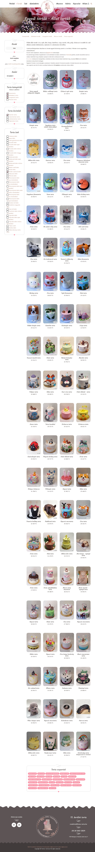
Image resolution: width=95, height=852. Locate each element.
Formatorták (25, 36)
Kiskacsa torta (67, 424)
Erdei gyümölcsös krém (15, 140)
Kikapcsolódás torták (69, 779)
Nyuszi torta (67, 489)
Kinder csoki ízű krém (15, 171)
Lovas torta (34, 424)
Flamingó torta (83, 688)
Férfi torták (56, 776)
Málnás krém (12, 176)
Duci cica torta (67, 392)
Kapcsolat (76, 4)
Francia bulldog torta (34, 521)
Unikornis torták (55, 785)
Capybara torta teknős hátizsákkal (50, 126)
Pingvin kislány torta (50, 456)
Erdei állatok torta (67, 456)
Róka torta (50, 392)
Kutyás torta (83, 91)
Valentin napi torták (66, 785)
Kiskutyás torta (67, 325)
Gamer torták (72, 776)
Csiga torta (83, 325)
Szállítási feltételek (36, 847)
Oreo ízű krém (13, 209)
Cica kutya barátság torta (67, 655)
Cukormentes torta (14, 117)
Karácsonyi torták (57, 779)
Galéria (68, 4)
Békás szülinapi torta (50, 91)
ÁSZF (29, 847)
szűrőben (30, 59)
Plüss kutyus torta (34, 720)
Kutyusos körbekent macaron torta (83, 161)
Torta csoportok (68, 36)
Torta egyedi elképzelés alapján (34, 92)
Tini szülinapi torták (44, 785)
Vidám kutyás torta (33, 325)
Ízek (25, 4)
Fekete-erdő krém (14, 167)
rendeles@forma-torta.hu (78, 824)
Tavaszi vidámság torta (67, 260)
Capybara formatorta (34, 194)
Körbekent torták (35, 36)
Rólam (85, 4)
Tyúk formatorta (66, 293)
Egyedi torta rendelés (58, 22)
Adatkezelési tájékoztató (49, 847)
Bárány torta (33, 293)
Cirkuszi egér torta (67, 91)
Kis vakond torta (33, 688)
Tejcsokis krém (13, 215)
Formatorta (12, 93)
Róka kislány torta (83, 194)
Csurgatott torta (14, 97)
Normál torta (13, 115)
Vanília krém (12, 228)
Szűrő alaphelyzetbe (14, 64)
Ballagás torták (64, 773)
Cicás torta (33, 227)
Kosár (14, 44)
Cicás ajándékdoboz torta (50, 588)
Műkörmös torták (43, 782)
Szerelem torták (33, 785)
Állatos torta (50, 688)
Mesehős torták (33, 782)
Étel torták (49, 776)
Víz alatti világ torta (50, 227)
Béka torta (66, 753)
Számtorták (76, 782)
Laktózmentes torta (15, 119)
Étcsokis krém (13, 142)
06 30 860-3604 (78, 831)
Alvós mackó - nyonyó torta (83, 588)
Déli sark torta (83, 227)
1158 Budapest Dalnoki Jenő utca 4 (78, 836)
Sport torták (68, 782)
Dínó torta (83, 293)
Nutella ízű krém (14, 203)
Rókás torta (34, 654)
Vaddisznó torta (50, 521)
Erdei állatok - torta (83, 392)
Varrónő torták (32, 788)
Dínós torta (50, 358)
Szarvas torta (50, 160)
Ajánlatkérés (34, 4)
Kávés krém (12, 169)
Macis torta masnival (67, 588)
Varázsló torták (77, 785)
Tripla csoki (12, 226)
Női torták (51, 782)
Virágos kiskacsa (33, 489)
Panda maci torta (50, 753)
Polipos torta (33, 392)
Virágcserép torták (42, 788)
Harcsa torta (83, 720)
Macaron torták (80, 779)
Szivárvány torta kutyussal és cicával (83, 753)
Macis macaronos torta (83, 655)
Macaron (59, 4)
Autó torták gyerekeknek (52, 773)
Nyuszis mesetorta (67, 521)
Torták (19, 4)
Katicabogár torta (34, 456)
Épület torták (40, 776)
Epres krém (12, 138)
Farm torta (50, 194)
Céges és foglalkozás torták (77, 773)
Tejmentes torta (13, 121)
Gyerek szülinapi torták (34, 779)
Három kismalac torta (66, 358)
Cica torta (83, 125)
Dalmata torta (67, 688)
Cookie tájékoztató (62, 847)
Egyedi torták (45, 22)
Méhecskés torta (33, 160)
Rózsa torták (59, 782)
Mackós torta (83, 358)
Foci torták (64, 776)
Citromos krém (13, 136)
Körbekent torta (13, 95)
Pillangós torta (67, 194)
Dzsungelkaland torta (66, 127)
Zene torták (52, 788)
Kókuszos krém (13, 173)
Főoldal (12, 4)
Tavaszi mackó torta (34, 358)
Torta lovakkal (50, 424)
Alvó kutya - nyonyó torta (83, 554)
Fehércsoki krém (13, 157)
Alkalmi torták (32, 773)
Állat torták (41, 773)
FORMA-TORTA (34, 22)
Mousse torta (13, 99)
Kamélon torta (50, 325)
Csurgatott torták (47, 36)
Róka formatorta (83, 259)
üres (14, 48)
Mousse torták (58, 36)
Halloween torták (46, 779)
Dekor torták (32, 776)
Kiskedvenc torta (67, 720)
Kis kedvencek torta (50, 259)
